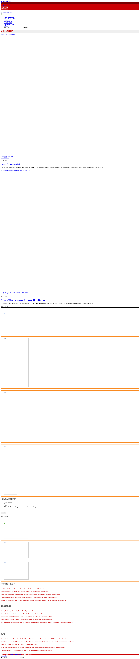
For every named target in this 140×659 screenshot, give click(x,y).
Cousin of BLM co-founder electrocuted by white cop (23, 300)
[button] (5, 2)
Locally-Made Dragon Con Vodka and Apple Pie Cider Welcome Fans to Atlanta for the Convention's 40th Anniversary (30, 594)
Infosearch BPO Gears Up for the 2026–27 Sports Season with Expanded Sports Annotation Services (26, 619)
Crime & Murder (5, 158)
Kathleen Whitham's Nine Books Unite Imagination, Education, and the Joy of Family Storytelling (25, 591)
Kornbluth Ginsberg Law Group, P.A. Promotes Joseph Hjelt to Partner (19, 644)
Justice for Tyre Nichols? (11, 164)
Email (5, 505)
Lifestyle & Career (5, 293)
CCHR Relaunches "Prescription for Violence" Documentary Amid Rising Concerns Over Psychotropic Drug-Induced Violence (32, 647)
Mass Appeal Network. (16, 654)
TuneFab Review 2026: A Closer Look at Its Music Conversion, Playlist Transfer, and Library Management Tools (29, 597)
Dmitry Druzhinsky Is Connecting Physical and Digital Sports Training (19, 610)
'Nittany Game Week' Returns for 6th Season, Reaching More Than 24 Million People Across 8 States (26, 616)
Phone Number (8, 502)
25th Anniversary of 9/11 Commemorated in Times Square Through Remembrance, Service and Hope (26, 650)
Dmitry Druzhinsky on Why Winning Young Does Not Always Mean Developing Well (22, 613)
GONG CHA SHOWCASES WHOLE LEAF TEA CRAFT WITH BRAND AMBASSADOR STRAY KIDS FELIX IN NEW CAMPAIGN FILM (33, 600)
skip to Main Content (6, 1)
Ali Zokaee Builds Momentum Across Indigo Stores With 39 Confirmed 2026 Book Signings (24, 588)
